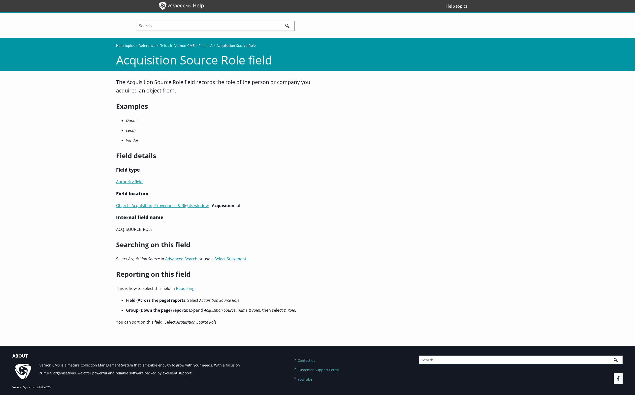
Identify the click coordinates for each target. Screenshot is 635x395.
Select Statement (230, 259)
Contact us (306, 360)
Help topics (125, 45)
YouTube (305, 379)
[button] (287, 26)
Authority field (129, 181)
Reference (147, 45)
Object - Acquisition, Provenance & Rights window (162, 205)
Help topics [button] (456, 6)
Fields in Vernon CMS (177, 45)
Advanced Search (181, 259)
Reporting (185, 288)
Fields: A (206, 45)
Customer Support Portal (318, 369)
